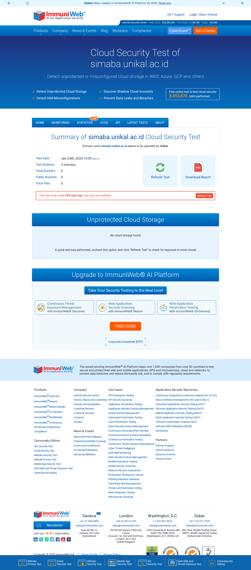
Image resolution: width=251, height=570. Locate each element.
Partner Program (165, 445)
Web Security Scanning (120, 496)
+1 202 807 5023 (162, 521)
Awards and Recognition (87, 404)
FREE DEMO (125, 326)
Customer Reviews (84, 408)
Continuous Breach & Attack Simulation (129, 435)
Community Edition (47, 440)
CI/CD (104, 122)
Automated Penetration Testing (125, 417)
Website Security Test (45, 455)
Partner (212, 14)
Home (40, 122)
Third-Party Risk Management (124, 483)
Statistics (86, 121)
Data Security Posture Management (127, 457)
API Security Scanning (120, 399)
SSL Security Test (43, 446)
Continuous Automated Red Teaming (128, 430)
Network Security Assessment (124, 470)
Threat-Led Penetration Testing (125, 488)
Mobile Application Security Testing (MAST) (179, 413)
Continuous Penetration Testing (125, 439)
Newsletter (55, 525)
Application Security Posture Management (131, 408)
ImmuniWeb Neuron (46, 401)
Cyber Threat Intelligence (121, 448)
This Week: (182, 22)
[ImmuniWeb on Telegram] (52, 538)
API (118, 122)
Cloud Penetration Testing (122, 421)
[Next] (242, 3)
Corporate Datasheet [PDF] (125, 342)
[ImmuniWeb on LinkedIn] (36, 538)
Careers (78, 421)
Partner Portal (163, 458)
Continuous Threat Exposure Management (131, 443)
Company (80, 390)
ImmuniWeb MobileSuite (48, 417)
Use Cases (115, 390)
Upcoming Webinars (85, 454)
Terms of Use (89, 554)
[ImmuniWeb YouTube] (63, 538)
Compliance (40, 431)
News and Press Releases (87, 436)
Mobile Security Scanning (121, 465)
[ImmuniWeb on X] (41, 538)
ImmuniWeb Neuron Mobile (49, 406)
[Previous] (9, 3)
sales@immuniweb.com (89, 525)
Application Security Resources (177, 390)
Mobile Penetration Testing (122, 461)
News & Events (84, 431)
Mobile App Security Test (47, 463)
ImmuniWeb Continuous (48, 422)
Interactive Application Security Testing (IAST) (180, 404)
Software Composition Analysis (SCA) (176, 421)
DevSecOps (162, 430)
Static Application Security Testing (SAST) (178, 417)
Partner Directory (165, 450)
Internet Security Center (134, 22)
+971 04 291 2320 (199, 521)
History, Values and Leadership (90, 399)
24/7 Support (175, 14)
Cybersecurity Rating (45, 472)
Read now (165, 3)
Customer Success (84, 413)
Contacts (79, 417)
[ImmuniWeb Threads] (69, 538)
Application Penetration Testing (125, 404)
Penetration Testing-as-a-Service (125, 474)
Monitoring (60, 122)
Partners (161, 440)
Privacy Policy (112, 554)
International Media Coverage (90, 441)
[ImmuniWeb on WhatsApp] (47, 538)
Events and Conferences (87, 445)
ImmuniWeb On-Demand (48, 411)
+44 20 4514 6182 (126, 521)
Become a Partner (165, 454)
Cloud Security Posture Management (128, 426)
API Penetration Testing (121, 395)
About (160, 122)
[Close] (224, 3)
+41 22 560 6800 (89, 521)
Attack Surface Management (124, 413)
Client (202, 14)
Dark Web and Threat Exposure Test (53, 468)
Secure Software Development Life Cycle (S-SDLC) (182, 399)
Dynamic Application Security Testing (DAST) (180, 408)
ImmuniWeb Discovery (47, 396)
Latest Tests (138, 122)
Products (40, 390)
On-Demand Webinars (86, 450)
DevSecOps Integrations (47, 427)
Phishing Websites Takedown (124, 479)
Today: (204, 22)
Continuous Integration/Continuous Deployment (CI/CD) (186, 395)
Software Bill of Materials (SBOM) (174, 426)
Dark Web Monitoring (119, 452)
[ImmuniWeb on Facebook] (58, 538)
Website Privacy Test (45, 459)
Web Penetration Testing (121, 492)
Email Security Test (44, 450)
